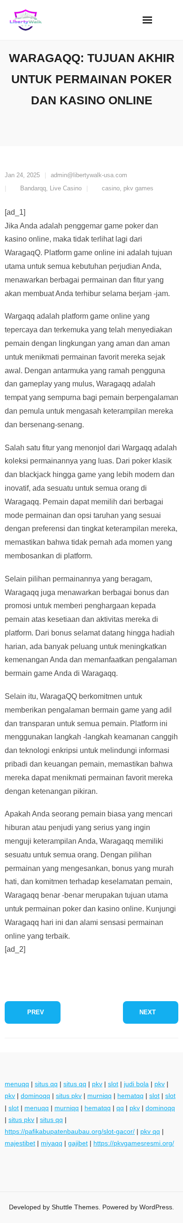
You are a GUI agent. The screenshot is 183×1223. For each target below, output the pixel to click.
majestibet (20, 1143)
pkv (97, 1084)
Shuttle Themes (75, 1207)
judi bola (136, 1084)
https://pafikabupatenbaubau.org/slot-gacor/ (70, 1131)
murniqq (99, 1095)
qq (120, 1108)
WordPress (155, 1207)
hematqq (130, 1095)
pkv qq (150, 1131)
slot (113, 1084)
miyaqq (51, 1143)
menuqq (17, 1084)
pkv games (138, 188)
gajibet (78, 1143)
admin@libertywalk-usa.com (89, 175)
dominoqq (35, 1095)
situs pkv (69, 1095)
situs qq (46, 1084)
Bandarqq (33, 188)
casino (111, 188)
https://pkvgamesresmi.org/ (133, 1143)
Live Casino (66, 188)
